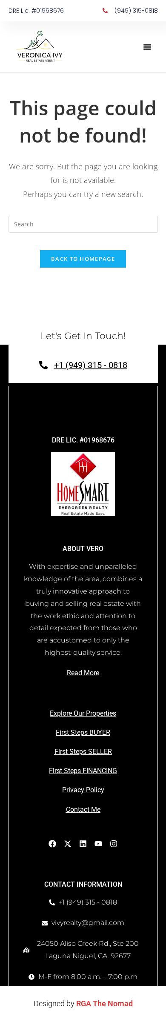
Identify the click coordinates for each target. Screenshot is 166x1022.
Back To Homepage (83, 259)
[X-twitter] (67, 843)
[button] (147, 46)
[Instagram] (113, 843)
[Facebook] (52, 843)
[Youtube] (98, 843)
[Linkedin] (83, 843)
